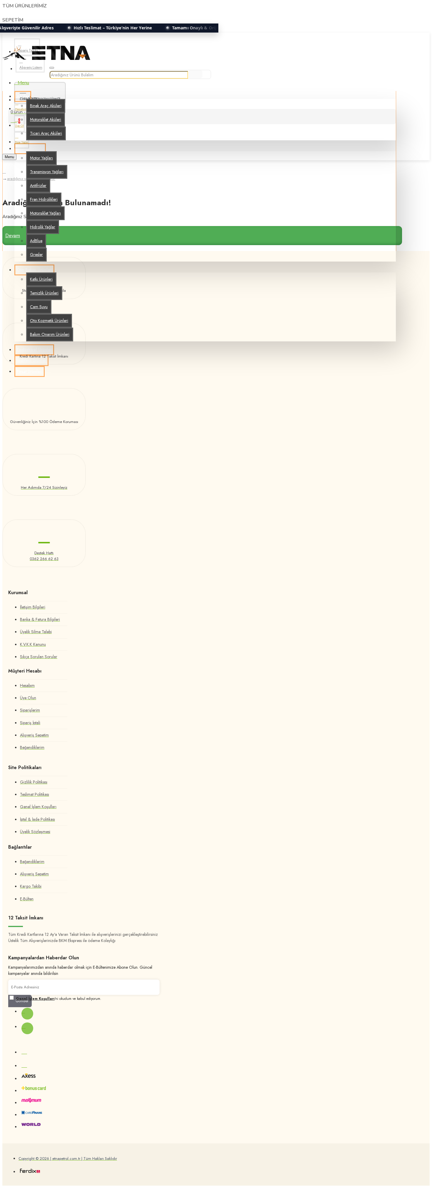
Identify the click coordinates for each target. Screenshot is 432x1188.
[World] (31, 1125)
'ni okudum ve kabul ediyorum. (58, 998)
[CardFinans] (31, 1113)
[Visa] (24, 1051)
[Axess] (28, 1077)
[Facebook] (27, 1014)
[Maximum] (31, 1101)
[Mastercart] (24, 1064)
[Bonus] (33, 1089)
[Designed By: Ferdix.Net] (30, 1171)
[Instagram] (27, 1028)
